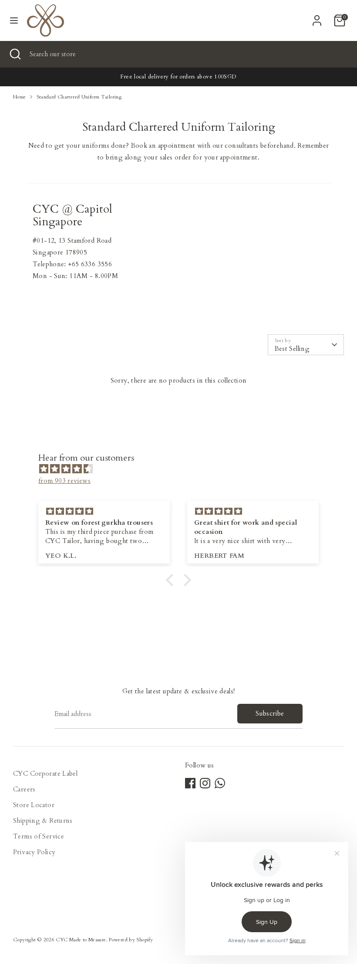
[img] (182, 469)
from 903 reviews (64, 480)
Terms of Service (38, 836)
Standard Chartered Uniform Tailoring (79, 97)
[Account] (317, 17)
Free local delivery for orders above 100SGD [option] (178, 77)
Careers (24, 789)
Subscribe (270, 713)
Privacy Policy (34, 852)
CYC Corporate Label (45, 773)
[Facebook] (190, 783)
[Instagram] (205, 783)
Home (19, 97)
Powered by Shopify (131, 940)
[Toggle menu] (14, 20)
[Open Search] (15, 54)
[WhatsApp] (220, 783)
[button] (172, 580)
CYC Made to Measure (81, 940)
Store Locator (33, 805)
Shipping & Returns (43, 820)
